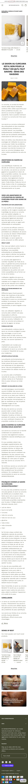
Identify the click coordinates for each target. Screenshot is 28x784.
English (18, 770)
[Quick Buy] (22, 43)
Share (6, 623)
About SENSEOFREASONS (8, 718)
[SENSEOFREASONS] (14, 5)
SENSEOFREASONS (10, 773)
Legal (3, 723)
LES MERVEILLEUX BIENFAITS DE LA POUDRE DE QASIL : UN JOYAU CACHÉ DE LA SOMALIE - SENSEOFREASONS (13, 684)
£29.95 (19, 662)
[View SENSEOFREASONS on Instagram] (3, 762)
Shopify (17, 773)
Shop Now (14, 56)
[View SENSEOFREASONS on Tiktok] (6, 762)
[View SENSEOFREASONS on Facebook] (10, 762)
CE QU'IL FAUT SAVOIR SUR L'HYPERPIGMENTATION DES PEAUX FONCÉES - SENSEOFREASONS (13, 700)
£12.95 (18, 49)
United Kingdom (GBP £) (7, 770)
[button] (22, 5)
